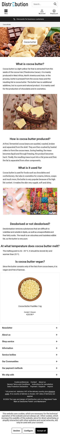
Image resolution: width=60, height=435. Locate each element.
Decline (16, 431)
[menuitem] (54, 12)
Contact (34, 382)
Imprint (50, 387)
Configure (28, 431)
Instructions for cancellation (42, 384)
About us (6, 335)
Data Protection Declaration (17, 387)
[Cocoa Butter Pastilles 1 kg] (30, 289)
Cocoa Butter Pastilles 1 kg (30, 306)
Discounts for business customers (30, 19)
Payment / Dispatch (37, 387)
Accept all (41, 431)
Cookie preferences (21, 382)
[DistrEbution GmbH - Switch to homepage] (15, 4)
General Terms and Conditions (18, 384)
